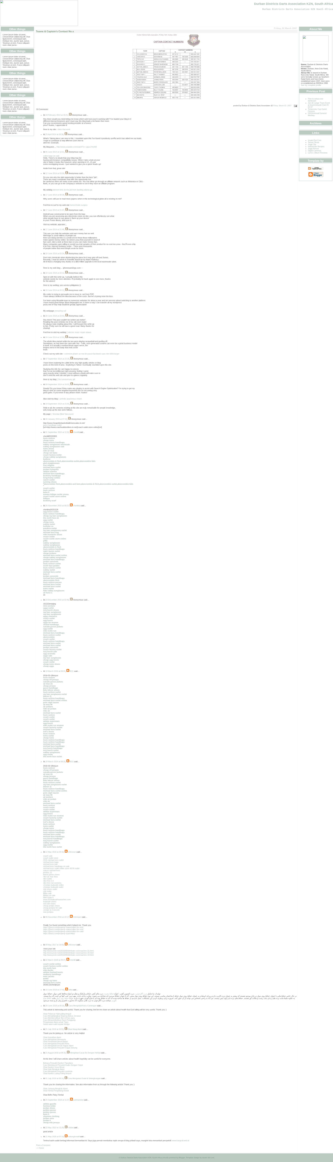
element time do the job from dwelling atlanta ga (72, 190)
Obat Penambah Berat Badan (55, 1041)
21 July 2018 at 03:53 (54, 1029)
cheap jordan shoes (51, 906)
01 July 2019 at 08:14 (54, 1078)
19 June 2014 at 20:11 (54, 290)
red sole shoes (49, 904)
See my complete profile (311, 85)
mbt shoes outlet (50, 889)
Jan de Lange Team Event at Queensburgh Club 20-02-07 (319, 105)
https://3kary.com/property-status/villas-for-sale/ (63, 931)
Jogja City (312, 144)
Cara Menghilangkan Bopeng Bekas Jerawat (62, 1016)
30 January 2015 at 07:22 (56, 419)
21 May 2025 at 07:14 (54, 1137)
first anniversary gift (66, 379)
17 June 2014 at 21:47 (54, 210)
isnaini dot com (208, 1158)
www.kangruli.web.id (180, 1140)
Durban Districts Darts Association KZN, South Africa (293, 4)
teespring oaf (60, 311)
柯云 (72, 671)
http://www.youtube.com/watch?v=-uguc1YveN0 (77, 147)
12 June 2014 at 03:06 (54, 173)
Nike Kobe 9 (48, 897)
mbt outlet (47, 891)
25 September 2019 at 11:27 (57, 1100)
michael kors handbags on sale (56, 866)
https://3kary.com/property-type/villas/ (59, 933)
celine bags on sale (51, 156)
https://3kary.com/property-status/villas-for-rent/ (63, 927)
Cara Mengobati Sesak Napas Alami (58, 1046)
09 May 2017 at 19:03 (54, 945)
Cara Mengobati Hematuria (54, 1039)
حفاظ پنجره (109, 994)
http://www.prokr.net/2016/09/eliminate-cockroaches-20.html (68, 953)
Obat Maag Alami (75, 1029)
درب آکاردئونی (141, 994)
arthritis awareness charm (71, 399)
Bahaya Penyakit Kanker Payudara (58, 1063)
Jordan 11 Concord (51, 910)
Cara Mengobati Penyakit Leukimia (57, 1071)
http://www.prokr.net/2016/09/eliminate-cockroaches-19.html (68, 955)
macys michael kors (51, 870)
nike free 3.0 (48, 881)
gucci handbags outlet (52, 425)
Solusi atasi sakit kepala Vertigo (56, 1024)
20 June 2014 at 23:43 (54, 316)
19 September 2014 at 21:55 (57, 404)
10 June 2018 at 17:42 (54, 990)
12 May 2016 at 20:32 (54, 852)
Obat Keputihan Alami (52, 1037)
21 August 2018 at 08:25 (55, 1053)
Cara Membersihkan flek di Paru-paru (59, 1018)
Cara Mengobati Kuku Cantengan (82, 1006)
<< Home (40, 1148)
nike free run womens (52, 883)
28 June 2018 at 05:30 (54, 1006)
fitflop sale (47, 893)
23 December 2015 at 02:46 (57, 600)
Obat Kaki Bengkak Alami (53, 1069)
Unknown (72, 852)
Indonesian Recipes (316, 146)
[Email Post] (295, 105)
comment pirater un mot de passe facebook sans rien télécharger (91, 354)
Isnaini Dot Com (314, 140)
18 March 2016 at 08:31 (55, 671)
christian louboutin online (53, 885)
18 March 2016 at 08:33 (55, 761)
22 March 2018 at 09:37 (55, 960)
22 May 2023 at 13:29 (54, 1128)
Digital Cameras (314, 151)
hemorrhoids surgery (79, 205)
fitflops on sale (49, 895)
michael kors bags (51, 862)
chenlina (76, 506)
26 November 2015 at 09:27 (57, 506)
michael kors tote (50, 864)
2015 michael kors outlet (53, 860)
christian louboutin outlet (53, 887)
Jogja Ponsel (313, 149)
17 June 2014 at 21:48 (54, 229)
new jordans (48, 912)
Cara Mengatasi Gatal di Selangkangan (84, 1078)
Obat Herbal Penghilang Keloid (56, 1091)
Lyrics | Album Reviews (317, 153)
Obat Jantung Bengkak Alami (55, 1089)
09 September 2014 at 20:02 (57, 384)
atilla (70, 990)
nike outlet (47, 879)
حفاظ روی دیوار (62, 998)
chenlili (76, 432)
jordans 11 (47, 872)
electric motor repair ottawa (79, 332)
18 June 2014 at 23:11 (54, 273)
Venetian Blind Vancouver (63, 414)
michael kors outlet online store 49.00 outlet (61, 868)
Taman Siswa (313, 142)
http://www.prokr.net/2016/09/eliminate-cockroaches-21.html (68, 951)
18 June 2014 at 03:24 (54, 253)
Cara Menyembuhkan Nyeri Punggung (59, 1020)
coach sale (47, 856)
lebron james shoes (51, 875)
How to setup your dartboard (315, 100)
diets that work (64, 129)
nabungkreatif (73, 1137)
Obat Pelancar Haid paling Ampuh (57, 1014)
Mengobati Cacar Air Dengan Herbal (85, 1053)
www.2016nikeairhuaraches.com (57, 899)
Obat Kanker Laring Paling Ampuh (57, 1073)
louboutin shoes (49, 902)
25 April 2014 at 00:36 (54, 134)
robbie (70, 1128)
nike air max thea (50, 877)
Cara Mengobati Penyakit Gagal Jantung (60, 1048)
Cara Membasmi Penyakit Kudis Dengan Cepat (63, 1065)
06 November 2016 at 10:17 (57, 917)
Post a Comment (43, 1145)
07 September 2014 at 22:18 (57, 359)
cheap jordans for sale (52, 908)
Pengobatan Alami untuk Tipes (56, 1022)
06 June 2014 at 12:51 (54, 152)
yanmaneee (78, 1100)
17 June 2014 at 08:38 (54, 195)
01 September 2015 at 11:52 (57, 432)
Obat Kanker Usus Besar (54, 1067)
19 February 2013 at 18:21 (56, 115)
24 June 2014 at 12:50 (54, 337)
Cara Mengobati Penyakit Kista (56, 1044)
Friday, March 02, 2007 (282, 105)
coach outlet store (50, 858)
